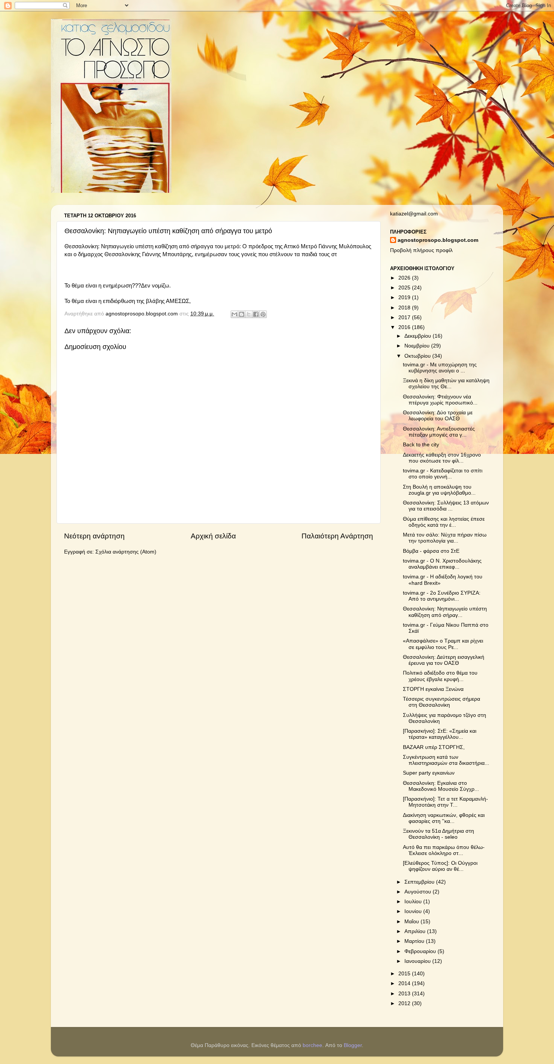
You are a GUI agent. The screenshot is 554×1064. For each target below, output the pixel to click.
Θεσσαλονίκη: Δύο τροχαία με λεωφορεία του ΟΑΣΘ (438, 415)
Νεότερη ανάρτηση (94, 536)
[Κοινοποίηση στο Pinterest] (263, 314)
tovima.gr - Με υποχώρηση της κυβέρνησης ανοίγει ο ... (440, 368)
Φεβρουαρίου (421, 951)
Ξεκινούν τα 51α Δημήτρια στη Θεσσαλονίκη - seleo (438, 834)
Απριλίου (415, 931)
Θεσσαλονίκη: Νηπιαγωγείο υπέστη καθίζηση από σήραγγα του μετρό (151, 246)
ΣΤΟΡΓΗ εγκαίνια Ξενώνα (433, 689)
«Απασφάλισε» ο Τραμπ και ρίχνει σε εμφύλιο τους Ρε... (443, 644)
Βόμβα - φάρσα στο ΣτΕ (431, 551)
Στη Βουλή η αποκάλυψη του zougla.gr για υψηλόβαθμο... (439, 490)
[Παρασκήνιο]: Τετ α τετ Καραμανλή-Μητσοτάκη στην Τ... (445, 802)
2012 (405, 1003)
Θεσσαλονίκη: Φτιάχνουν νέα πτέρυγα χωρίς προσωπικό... (440, 400)
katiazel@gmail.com (414, 214)
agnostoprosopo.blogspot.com (438, 240)
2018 (405, 308)
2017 (405, 317)
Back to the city (421, 444)
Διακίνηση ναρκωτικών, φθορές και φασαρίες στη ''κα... (444, 818)
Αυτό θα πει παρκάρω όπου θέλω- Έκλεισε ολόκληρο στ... (444, 850)
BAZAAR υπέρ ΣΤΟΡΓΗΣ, (434, 747)
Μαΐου (412, 921)
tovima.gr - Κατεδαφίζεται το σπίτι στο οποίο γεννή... (442, 474)
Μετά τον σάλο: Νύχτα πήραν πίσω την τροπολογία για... (445, 538)
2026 (405, 278)
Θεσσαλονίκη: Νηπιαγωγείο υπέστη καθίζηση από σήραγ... (445, 612)
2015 (405, 973)
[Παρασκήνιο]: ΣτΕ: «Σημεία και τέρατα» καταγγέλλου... (439, 734)
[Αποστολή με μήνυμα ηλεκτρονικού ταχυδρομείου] (234, 314)
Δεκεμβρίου (418, 336)
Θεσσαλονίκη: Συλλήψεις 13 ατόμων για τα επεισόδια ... (446, 506)
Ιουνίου (413, 911)
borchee (312, 1045)
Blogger (353, 1045)
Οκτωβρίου (418, 356)
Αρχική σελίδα (213, 536)
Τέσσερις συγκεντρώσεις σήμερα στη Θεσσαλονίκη (441, 702)
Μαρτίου (415, 941)
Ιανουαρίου (418, 961)
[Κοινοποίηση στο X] (249, 314)
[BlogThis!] (241, 314)
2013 (405, 993)
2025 (405, 288)
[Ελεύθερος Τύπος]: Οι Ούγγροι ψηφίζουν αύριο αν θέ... (440, 866)
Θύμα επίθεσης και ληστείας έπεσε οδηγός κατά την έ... (444, 522)
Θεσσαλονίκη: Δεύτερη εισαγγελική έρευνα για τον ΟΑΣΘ (443, 660)
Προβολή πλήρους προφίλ (421, 250)
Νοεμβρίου (417, 346)
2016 (405, 327)
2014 (405, 983)
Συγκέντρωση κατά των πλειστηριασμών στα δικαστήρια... (446, 760)
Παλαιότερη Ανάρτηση (337, 536)
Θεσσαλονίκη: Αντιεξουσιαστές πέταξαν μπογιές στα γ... (439, 432)
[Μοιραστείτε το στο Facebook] (256, 314)
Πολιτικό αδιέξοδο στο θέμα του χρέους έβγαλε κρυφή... (440, 676)
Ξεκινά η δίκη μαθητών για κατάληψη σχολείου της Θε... (446, 383)
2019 (405, 297)
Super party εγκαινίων (429, 773)
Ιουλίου (413, 901)
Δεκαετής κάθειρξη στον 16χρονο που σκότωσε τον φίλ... (442, 458)
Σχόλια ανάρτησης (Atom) (125, 552)
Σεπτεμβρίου (420, 882)
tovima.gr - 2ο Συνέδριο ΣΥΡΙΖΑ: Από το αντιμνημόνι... (442, 596)
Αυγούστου (418, 892)
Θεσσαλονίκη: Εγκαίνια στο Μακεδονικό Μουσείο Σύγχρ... (441, 786)
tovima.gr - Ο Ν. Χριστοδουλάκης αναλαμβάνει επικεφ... (442, 564)
